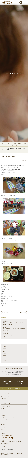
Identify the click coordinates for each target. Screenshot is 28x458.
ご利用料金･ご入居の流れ (6, 406)
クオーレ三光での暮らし (6, 396)
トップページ (3, 388)
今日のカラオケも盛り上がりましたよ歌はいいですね (13, 335)
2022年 (4, 355)
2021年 (4, 358)
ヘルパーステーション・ (10, 418)
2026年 (4, 346)
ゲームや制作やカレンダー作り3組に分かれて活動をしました (14, 328)
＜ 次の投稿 (5, 312)
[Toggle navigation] (25, 2)
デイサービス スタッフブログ (21, 388)
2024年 (4, 351)
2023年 (4, 353)
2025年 (4, 348)
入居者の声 (3, 398)
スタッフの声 (4, 419)
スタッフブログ (4, 429)
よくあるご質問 (4, 408)
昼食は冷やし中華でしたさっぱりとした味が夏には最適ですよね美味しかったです (13, 322)
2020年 (4, 360)
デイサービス (10, 388)
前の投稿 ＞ (23, 312)
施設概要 (3, 416)
